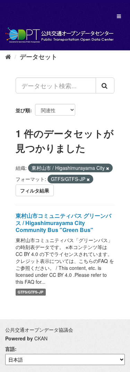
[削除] (107, 168)
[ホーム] (8, 56)
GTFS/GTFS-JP (30, 292)
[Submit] (105, 85)
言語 (10, 348)
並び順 (23, 110)
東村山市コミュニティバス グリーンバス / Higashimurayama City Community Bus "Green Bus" (63, 223)
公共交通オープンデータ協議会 (39, 329)
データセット (38, 56)
